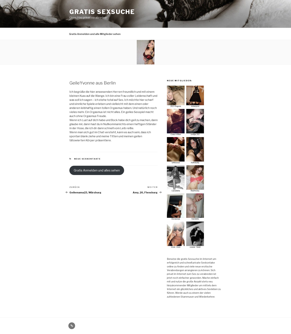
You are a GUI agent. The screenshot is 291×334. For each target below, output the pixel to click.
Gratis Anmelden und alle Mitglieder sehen (95, 34)
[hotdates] (186, 247)
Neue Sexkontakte (87, 159)
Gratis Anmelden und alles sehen (97, 170)
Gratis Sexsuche (102, 12)
